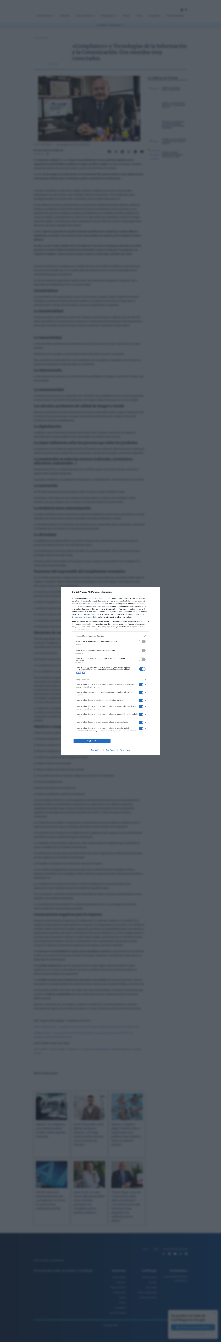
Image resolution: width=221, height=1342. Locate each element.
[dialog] (110, 671)
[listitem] (110, 636)
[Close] (154, 592)
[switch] (142, 641)
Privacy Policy (125, 750)
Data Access (110, 750)
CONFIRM (92, 741)
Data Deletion (96, 750)
